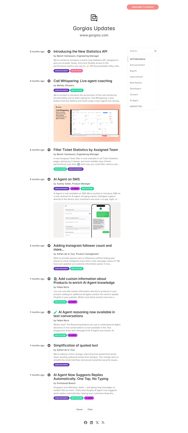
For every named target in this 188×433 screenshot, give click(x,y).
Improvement (136, 76)
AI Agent (134, 100)
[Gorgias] (94, 18)
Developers (135, 88)
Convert (134, 94)
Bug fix (133, 71)
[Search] (155, 51)
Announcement (137, 65)
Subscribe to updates (143, 7)
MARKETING (136, 106)
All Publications (137, 59)
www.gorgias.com (94, 35)
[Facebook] (87, 422)
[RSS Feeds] (103, 422)
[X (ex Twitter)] (99, 422)
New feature (136, 82)
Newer (80, 409)
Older (90, 409)
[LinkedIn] (93, 422)
